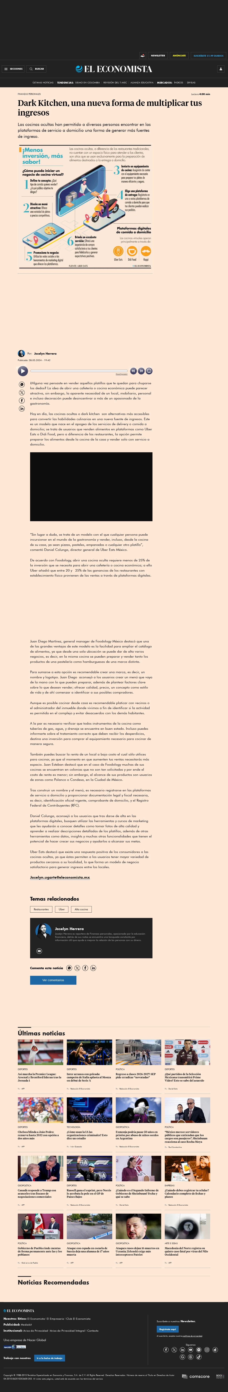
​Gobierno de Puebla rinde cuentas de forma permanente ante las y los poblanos (40, 1251)
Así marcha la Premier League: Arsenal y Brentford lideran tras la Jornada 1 (40, 1077)
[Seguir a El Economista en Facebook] (166, 1349)
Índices (178, 82)
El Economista (36, 1318)
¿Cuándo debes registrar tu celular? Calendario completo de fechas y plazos (187, 1193)
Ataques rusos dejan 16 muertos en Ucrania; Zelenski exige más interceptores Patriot (138, 1251)
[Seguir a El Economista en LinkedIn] (182, 1349)
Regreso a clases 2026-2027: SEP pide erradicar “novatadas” (136, 1076)
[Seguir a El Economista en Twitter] (174, 1349)
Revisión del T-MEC (115, 82)
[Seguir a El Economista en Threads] (190, 1357)
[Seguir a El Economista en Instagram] (207, 1349)
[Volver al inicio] (71, 1310)
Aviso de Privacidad (35, 1330)
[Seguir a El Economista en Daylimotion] (215, 1349)
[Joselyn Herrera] (21, 353)
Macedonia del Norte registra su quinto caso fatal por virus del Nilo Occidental (187, 1251)
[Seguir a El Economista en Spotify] (198, 1349)
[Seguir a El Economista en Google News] (182, 1357)
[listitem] (23, 371)
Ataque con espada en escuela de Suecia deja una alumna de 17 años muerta (88, 1251)
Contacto (93, 1330)
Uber (62, 909)
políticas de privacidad (192, 1336)
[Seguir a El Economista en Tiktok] (198, 1357)
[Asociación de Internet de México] (220, 1377)
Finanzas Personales (29, 94)
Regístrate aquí (167, 1329)
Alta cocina (81, 909)
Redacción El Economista (80, 1089)
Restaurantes (41, 909)
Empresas (169, 1185)
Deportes (23, 1069)
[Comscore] (195, 1377)
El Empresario (55, 1318)
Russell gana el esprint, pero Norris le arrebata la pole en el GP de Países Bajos (89, 1193)
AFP (170, 1263)
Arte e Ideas (171, 1243)
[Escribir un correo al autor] (39, 951)
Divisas (191, 82)
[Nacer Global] (15, 1347)
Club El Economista (78, 1318)
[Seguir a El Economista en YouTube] (190, 1349)
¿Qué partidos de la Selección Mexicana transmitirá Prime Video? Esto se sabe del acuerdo (184, 1077)
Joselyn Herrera (45, 353)
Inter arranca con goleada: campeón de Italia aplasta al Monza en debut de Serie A (89, 1077)
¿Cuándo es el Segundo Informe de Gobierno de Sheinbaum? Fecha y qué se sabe (137, 1193)
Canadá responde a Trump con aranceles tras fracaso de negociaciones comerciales (37, 1193)
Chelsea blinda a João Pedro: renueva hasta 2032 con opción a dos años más (38, 1135)
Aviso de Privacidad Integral (67, 1330)
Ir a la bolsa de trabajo (49, 1358)
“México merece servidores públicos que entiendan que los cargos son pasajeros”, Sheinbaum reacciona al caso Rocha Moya (186, 1136)
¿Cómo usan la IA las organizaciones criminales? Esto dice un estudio (87, 1135)
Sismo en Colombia (87, 82)
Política (120, 1069)
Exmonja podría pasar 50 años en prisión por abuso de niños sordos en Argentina (137, 1135)
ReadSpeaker (122, 374)
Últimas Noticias (43, 82)
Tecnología (73, 1127)
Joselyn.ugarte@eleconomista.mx (60, 877)
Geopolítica (122, 1127)
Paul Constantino (175, 1147)
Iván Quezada (76, 1146)
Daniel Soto (173, 1089)
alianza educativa (142, 82)
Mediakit (26, 1324)
